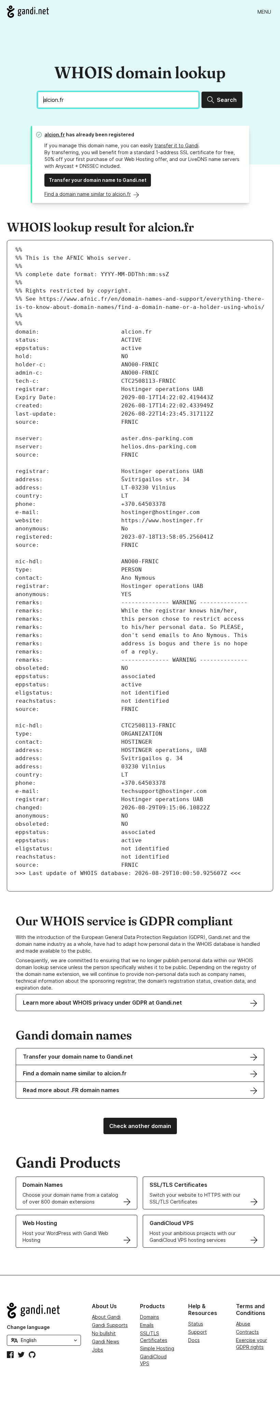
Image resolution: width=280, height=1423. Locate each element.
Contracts (247, 1332)
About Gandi (106, 1317)
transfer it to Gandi (176, 145)
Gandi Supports (110, 1325)
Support (197, 1332)
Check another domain (140, 1126)
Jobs (97, 1350)
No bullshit (104, 1333)
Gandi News (105, 1341)
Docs (194, 1340)
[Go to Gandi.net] (28, 11)
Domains (149, 1317)
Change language (28, 1327)
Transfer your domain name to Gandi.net (97, 180)
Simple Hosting (157, 1348)
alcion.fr (54, 134)
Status (195, 1324)
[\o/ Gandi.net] (44, 1310)
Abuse (243, 1324)
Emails (147, 1325)
